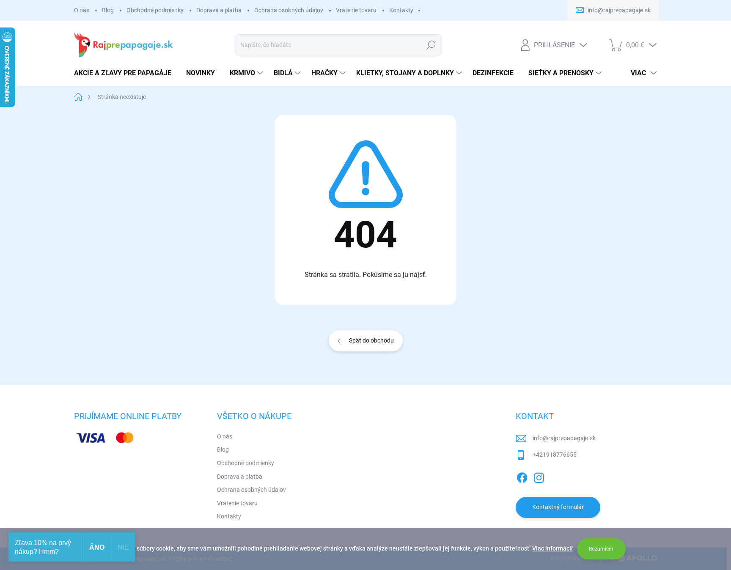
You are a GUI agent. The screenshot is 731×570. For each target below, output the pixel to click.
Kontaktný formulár (558, 507)
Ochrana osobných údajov (288, 10)
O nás (81, 10)
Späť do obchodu (371, 340)
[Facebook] (522, 476)
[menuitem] (126, 73)
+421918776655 (555, 454)
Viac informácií (552, 548)
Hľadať (431, 44)
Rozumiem (601, 549)
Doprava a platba (219, 10)
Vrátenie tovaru (356, 10)
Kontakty (401, 10)
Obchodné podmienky (155, 10)
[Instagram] (539, 476)
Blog (108, 10)
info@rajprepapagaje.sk (564, 438)
